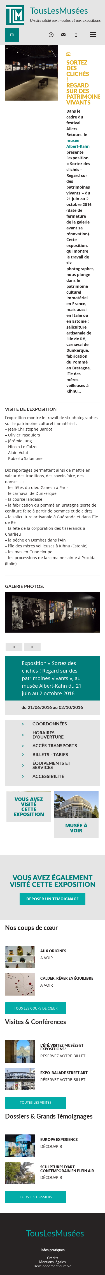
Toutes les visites (36, 1102)
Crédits (52, 1257)
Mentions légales (52, 1261)
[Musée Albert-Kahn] (76, 814)
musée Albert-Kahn (78, 143)
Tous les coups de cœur (35, 1008)
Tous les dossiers (36, 1197)
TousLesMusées (59, 11)
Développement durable (52, 1266)
